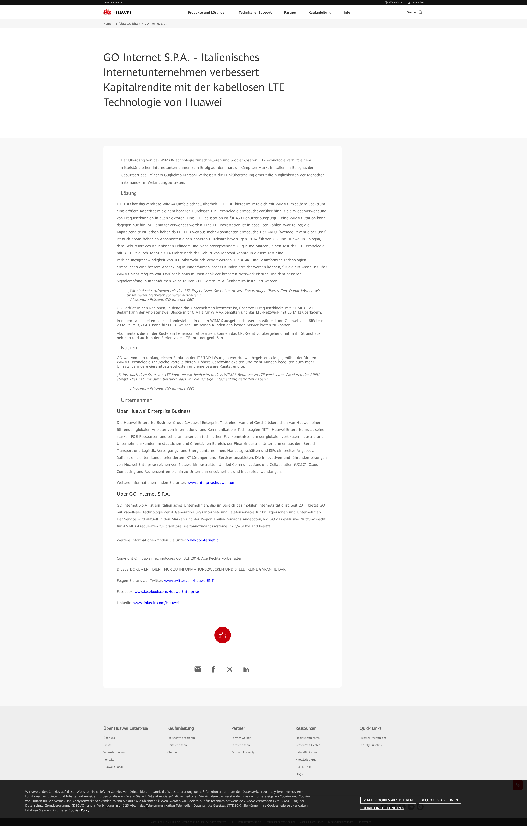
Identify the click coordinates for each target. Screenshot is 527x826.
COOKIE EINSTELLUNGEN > (382, 808)
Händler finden (177, 745)
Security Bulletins (371, 745)
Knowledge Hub (306, 759)
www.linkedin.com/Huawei (156, 603)
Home (107, 23)
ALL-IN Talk (303, 766)
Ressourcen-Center (308, 745)
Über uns (109, 737)
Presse (107, 745)
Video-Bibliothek (306, 752)
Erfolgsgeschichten (128, 23)
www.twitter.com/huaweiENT (189, 580)
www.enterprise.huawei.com (211, 482)
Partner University (243, 752)
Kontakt (108, 759)
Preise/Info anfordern (181, 737)
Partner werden (241, 737)
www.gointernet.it (202, 540)
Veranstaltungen (114, 752)
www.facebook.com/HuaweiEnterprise (167, 591)
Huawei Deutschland (373, 737)
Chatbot (172, 752)
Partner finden (240, 745)
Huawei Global (113, 766)
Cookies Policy (79, 810)
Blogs (299, 774)
